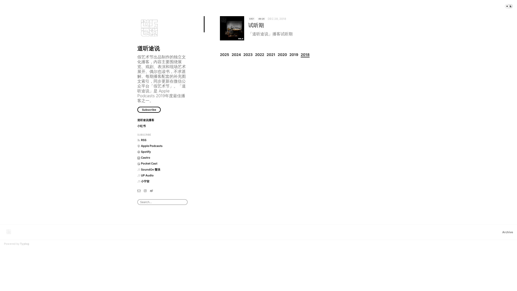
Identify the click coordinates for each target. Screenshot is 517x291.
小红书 (141, 126)
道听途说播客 (145, 120)
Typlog (24, 243)
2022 (259, 55)
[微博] (151, 190)
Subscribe (149, 109)
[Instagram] (145, 190)
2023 (248, 55)
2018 (305, 55)
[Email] (139, 190)
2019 (293, 55)
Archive (507, 232)
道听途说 (148, 48)
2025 (224, 55)
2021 (271, 55)
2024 (236, 55)
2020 (282, 55)
